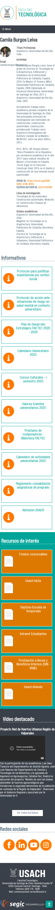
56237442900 (45, 187)
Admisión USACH (33, 510)
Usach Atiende (33, 687)
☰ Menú (6, 29)
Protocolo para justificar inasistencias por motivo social (33, 275)
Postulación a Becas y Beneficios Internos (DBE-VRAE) (33, 664)
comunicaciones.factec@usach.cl (30, 892)
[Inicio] (27, 13)
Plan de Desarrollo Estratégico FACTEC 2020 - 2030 (33, 328)
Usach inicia (33, 581)
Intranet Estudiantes (33, 634)
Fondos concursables (33, 554)
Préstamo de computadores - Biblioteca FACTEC (33, 434)
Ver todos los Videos (27, 813)
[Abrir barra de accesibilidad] (49, 904)
